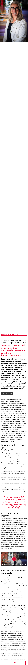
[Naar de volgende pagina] (16, 662)
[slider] (7, 565)
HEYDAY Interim (5, 419)
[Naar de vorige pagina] (11, 662)
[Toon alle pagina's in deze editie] (2, 663)
